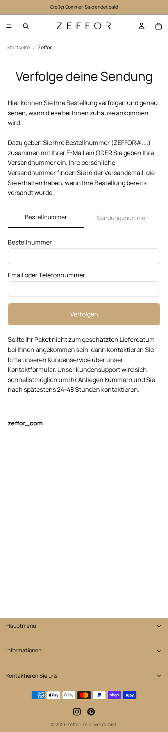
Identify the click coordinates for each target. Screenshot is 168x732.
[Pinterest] (91, 712)
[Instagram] (77, 712)
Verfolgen (84, 314)
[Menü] (9, 26)
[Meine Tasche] (158, 26)
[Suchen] (25, 26)
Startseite (18, 47)
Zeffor (73, 724)
